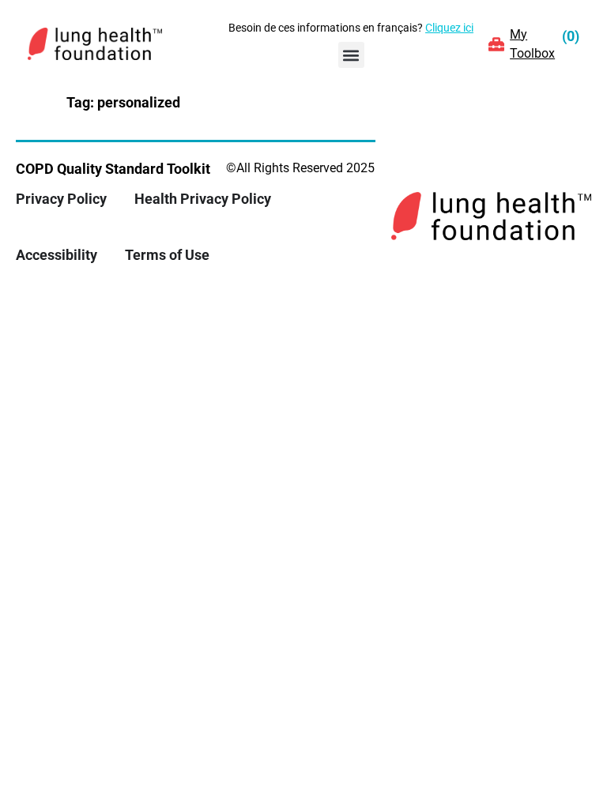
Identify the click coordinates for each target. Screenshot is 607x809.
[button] (351, 55)
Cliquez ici (449, 27)
